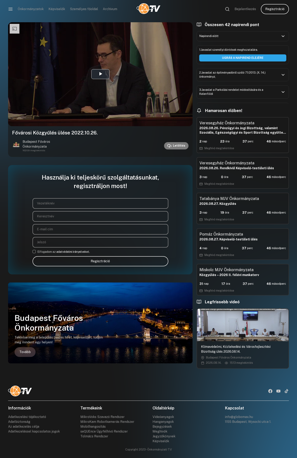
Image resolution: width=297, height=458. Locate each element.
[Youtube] (278, 391)
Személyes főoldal (84, 9)
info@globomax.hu (239, 417)
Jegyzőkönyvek (164, 436)
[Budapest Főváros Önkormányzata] (16, 145)
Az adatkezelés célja (23, 426)
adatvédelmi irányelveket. (73, 251)
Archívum (110, 9)
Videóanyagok (163, 417)
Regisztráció (274, 9)
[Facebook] (270, 391)
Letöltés (179, 145)
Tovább (25, 352)
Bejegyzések (162, 426)
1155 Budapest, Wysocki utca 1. (248, 422)
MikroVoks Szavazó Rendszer (102, 417)
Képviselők (56, 9)
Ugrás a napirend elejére (242, 57)
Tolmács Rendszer (94, 436)
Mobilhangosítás (93, 426)
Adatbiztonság (19, 422)
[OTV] (148, 9)
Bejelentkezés (245, 9)
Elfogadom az (63, 251)
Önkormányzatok (31, 9)
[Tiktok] (286, 391)
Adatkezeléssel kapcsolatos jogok (34, 431)
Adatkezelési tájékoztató (27, 417)
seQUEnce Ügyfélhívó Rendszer (104, 431)
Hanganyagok (163, 422)
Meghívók (160, 431)
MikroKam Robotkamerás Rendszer (107, 422)
